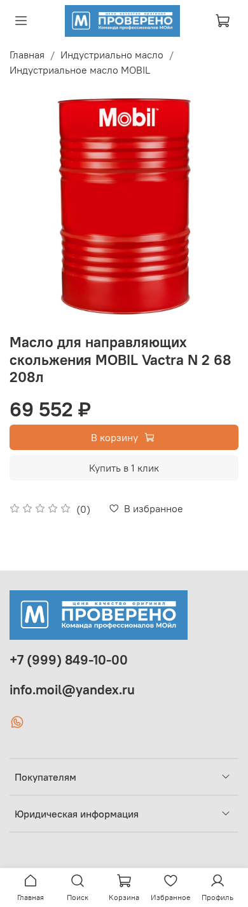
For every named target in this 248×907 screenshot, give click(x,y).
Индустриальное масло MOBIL (80, 69)
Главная (27, 54)
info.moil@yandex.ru (72, 689)
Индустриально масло (111, 54)
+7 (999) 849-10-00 (69, 659)
